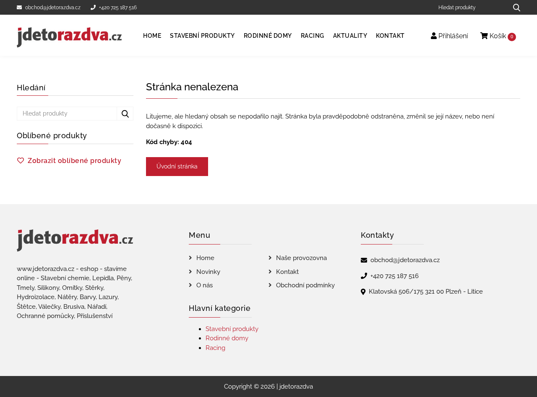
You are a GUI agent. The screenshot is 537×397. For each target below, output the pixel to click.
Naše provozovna (301, 258)
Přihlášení (452, 36)
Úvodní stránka (177, 166)
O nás (204, 285)
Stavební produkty (202, 35)
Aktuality (350, 35)
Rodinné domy (268, 35)
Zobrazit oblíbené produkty (74, 161)
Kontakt (390, 35)
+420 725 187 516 (118, 8)
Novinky (208, 272)
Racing (312, 35)
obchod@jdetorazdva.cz (53, 8)
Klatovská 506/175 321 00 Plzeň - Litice (426, 291)
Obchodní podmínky (305, 285)
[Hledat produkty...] (513, 7)
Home (152, 35)
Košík (500, 36)
